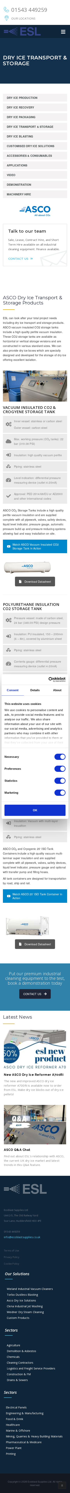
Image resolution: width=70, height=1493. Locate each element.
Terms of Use (11, 1250)
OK (35, 810)
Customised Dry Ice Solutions (30, 146)
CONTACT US (32, 994)
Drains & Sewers (17, 1380)
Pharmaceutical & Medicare (24, 1442)
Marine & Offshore (18, 1430)
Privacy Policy (11, 1257)
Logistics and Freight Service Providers (31, 1368)
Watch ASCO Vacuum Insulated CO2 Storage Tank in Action (35, 546)
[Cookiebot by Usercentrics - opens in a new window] (49, 679)
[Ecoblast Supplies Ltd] (22, 31)
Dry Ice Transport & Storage (30, 127)
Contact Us (18, 258)
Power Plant (14, 1448)
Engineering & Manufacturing (24, 1413)
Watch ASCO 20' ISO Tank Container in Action (37, 896)
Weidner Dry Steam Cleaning (25, 1312)
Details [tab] (35, 690)
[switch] (60, 769)
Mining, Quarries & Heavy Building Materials (34, 1436)
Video (11, 175)
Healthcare (13, 1425)
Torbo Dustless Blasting (22, 1294)
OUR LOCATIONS (23, 18)
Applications (17, 165)
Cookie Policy (11, 1263)
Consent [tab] (12, 690)
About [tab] (57, 690)
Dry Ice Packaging (21, 117)
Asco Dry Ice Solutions (21, 1300)
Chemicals (13, 1357)
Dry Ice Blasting (20, 136)
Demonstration (19, 185)
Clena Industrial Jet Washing (25, 1306)
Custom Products (18, 1318)
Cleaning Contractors (20, 1362)
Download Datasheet (37, 581)
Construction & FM (19, 1374)
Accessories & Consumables (29, 156)
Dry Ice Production (22, 98)
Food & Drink (14, 1419)
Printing (11, 1454)
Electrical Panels (16, 1407)
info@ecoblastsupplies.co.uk (22, 1237)
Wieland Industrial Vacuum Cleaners (30, 1289)
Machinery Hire (19, 194)
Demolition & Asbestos (21, 1351)
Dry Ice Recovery (20, 107)
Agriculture (13, 1345)
